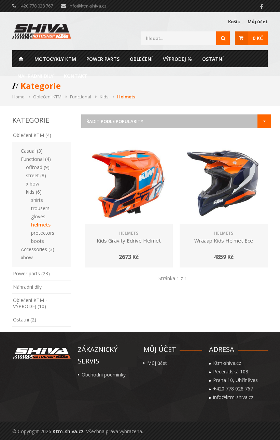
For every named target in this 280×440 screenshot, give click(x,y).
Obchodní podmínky (104, 375)
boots (37, 241)
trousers (40, 208)
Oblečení (141, 59)
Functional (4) (36, 159)
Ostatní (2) (24, 319)
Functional (80, 97)
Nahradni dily (35, 76)
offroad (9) (38, 167)
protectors (42, 233)
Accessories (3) (37, 249)
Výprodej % (177, 59)
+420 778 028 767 (233, 389)
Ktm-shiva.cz (68, 431)
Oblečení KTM (47, 97)
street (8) (36, 175)
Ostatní (213, 59)
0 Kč (258, 38)
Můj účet (258, 21)
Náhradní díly (27, 287)
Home (20, 58)
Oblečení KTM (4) (32, 135)
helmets (41, 224)
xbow (27, 257)
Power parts (103, 59)
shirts (37, 200)
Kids (104, 97)
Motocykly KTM (55, 59)
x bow (32, 183)
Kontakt (75, 76)
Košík (234, 21)
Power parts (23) (31, 273)
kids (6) (34, 192)
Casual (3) (32, 151)
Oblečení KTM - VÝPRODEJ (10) (30, 303)
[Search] (223, 38)
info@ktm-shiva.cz (88, 6)
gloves (38, 216)
